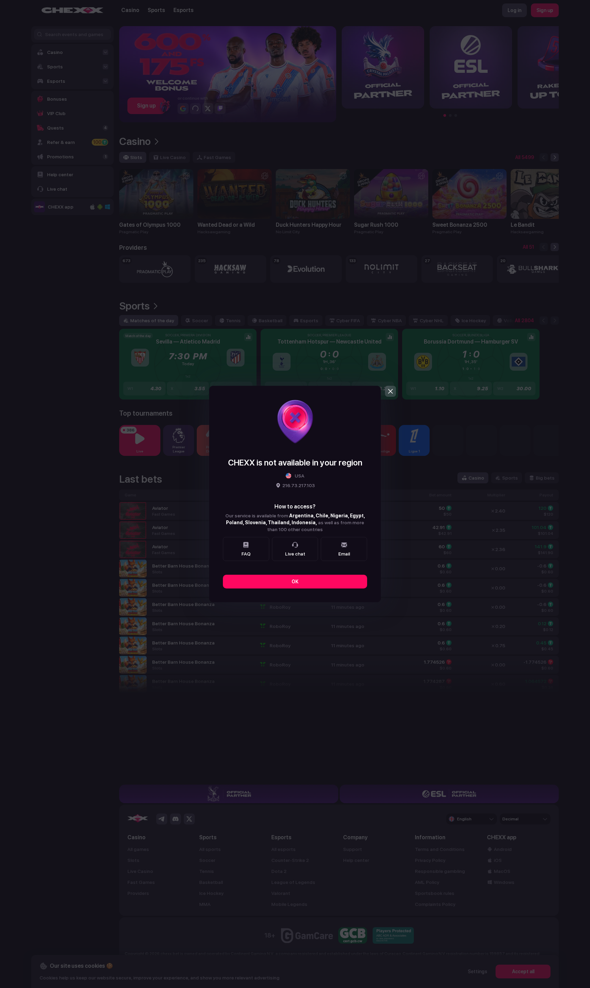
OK (295, 581)
